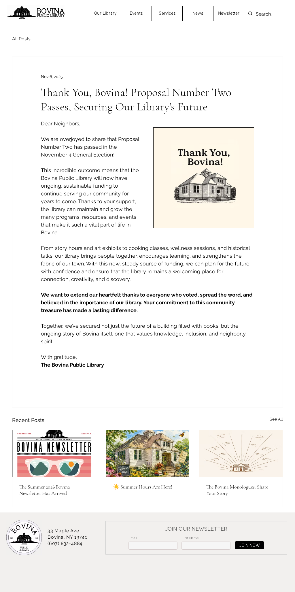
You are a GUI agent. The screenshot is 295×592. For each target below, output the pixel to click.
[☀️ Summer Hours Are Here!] (147, 453)
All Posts (21, 39)
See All (276, 419)
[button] (105, 13)
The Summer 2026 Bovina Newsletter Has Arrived (44, 490)
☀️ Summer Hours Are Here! (142, 487)
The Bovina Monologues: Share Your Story (237, 490)
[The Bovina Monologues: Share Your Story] (241, 453)
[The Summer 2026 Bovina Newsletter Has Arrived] (54, 453)
